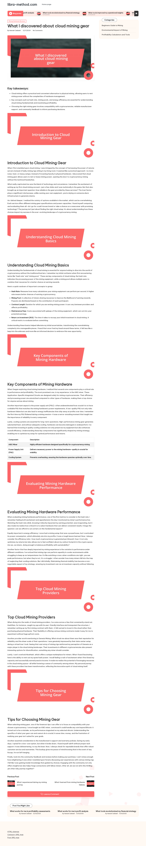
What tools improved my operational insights (84, 13)
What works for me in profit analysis (73, 811)
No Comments (38, 30)
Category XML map (15, 835)
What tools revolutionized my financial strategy (39, 13)
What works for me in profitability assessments (30, 811)
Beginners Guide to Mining (112, 25)
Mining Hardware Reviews (17, 21)
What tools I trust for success (122, 13)
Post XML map (13, 837)
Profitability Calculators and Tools (116, 35)
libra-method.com (22, 4)
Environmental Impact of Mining (115, 30)
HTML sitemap (13, 832)
